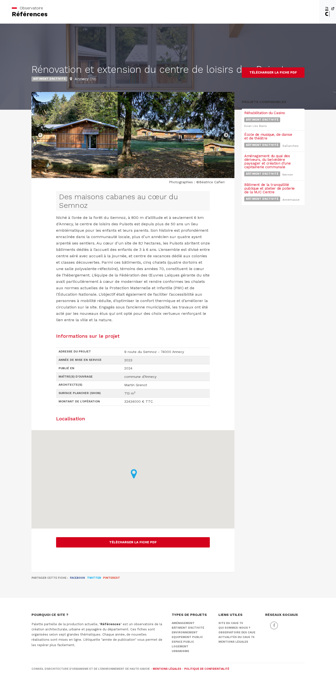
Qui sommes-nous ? (234, 627)
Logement (180, 646)
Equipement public (187, 637)
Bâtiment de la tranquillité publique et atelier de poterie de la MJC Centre (269, 188)
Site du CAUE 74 (230, 623)
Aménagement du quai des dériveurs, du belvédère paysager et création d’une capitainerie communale (267, 161)
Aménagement (183, 623)
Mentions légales (233, 641)
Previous (40, 135)
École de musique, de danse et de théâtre (268, 136)
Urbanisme (180, 651)
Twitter (94, 577)
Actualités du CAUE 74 (236, 637)
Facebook (77, 577)
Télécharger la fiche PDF (133, 542)
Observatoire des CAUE (236, 632)
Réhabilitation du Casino (264, 113)
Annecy (85, 78)
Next (225, 135)
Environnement (185, 632)
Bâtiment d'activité (49, 78)
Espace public (183, 641)
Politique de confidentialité (206, 668)
